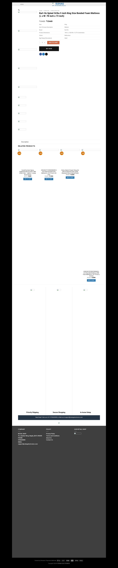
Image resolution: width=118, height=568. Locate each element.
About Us (49, 438)
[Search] (99, 4)
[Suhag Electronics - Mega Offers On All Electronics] (59, 4)
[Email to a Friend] (46, 54)
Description (24, 142)
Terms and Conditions (52, 436)
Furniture (46, 10)
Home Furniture (55, 10)
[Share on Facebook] (40, 54)
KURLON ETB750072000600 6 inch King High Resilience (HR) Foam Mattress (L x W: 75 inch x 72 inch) (91, 274)
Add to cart (53, 42)
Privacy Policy (50, 433)
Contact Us (49, 440)
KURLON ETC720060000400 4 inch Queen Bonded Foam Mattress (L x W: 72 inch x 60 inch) (49, 172)
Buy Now (49, 48)
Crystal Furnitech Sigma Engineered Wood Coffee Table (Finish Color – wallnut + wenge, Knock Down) (27, 172)
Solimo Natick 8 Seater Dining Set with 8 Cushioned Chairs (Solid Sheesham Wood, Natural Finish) (70, 171)
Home (40, 10)
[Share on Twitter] (43, 54)
